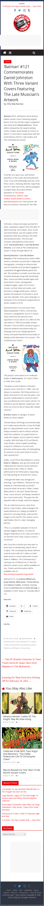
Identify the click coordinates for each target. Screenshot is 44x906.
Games (36, 890)
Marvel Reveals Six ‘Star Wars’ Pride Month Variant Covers (21, 771)
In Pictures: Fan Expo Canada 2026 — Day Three (22, 6)
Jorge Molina (26, 645)
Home (9, 890)
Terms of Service (36, 893)
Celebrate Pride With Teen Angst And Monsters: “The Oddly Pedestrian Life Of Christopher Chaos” (20, 755)
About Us (14, 893)
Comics (7, 62)
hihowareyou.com (14, 201)
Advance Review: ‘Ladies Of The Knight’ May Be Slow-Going (19, 718)
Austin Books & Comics (20, 198)
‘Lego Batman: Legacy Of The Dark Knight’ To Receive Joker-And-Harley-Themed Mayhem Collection (20, 798)
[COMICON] (22, 15)
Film (20, 890)
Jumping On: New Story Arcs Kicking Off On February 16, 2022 (21, 679)
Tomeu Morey (25, 648)
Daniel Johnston (15, 645)
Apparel (6, 893)
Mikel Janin (16, 648)
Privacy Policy (23, 893)
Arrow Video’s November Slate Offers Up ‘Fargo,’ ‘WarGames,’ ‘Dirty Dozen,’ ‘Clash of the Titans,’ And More (21, 807)
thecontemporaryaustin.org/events (18, 574)
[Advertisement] (25, 857)
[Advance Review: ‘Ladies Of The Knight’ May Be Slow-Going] (22, 694)
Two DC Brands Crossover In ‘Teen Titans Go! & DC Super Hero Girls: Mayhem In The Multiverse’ (21, 663)
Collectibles (28, 890)
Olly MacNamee (26, 639)
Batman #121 (25, 642)
